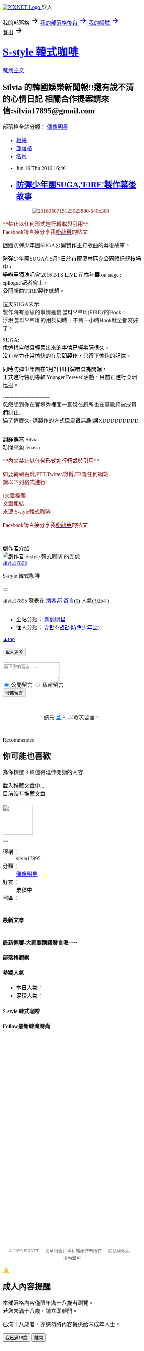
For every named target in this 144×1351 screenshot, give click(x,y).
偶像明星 (57, 127)
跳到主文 (13, 70)
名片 (21, 156)
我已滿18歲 (16, 1337)
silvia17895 (15, 563)
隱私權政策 (119, 1250)
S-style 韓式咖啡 (41, 52)
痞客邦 (54, 601)
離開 (38, 1337)
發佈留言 (14, 693)
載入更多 (14, 652)
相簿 (21, 140)
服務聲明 (72, 1257)
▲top (9, 639)
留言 (68, 601)
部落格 (24, 148)
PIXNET (31, 1250)
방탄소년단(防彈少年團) (71, 627)
